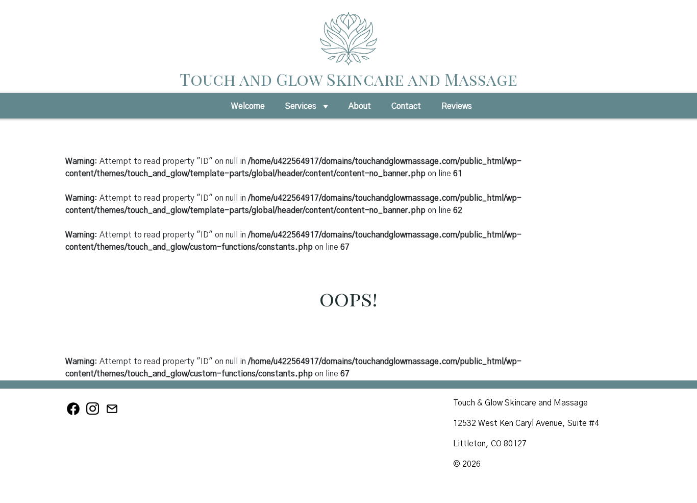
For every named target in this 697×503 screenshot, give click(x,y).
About (359, 106)
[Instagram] (94, 414)
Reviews (456, 106)
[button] (325, 109)
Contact (406, 106)
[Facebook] (75, 414)
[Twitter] (112, 414)
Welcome (248, 106)
